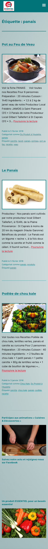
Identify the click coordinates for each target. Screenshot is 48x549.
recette (9, 144)
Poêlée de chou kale (19, 294)
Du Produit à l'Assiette (30, 134)
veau (16, 144)
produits (31, 264)
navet (20, 141)
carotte (13, 141)
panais (5, 137)
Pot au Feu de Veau (18, 44)
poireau (35, 141)
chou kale (22, 390)
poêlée (38, 390)
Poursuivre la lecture (25, 121)
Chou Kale (25, 383)
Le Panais (10, 170)
